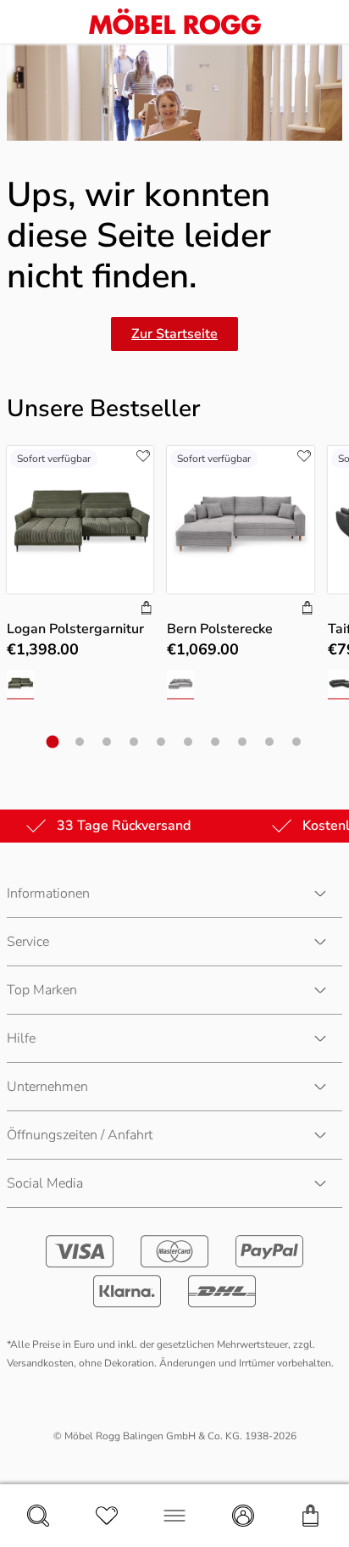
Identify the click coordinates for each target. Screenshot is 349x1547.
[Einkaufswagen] (311, 1516)
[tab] (53, 741)
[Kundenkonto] (243, 1516)
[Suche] (38, 1516)
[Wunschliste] (107, 1516)
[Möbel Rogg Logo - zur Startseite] (175, 21)
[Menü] (174, 1516)
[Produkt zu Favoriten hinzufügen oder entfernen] (143, 456)
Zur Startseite (174, 334)
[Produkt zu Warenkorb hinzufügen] (146, 609)
